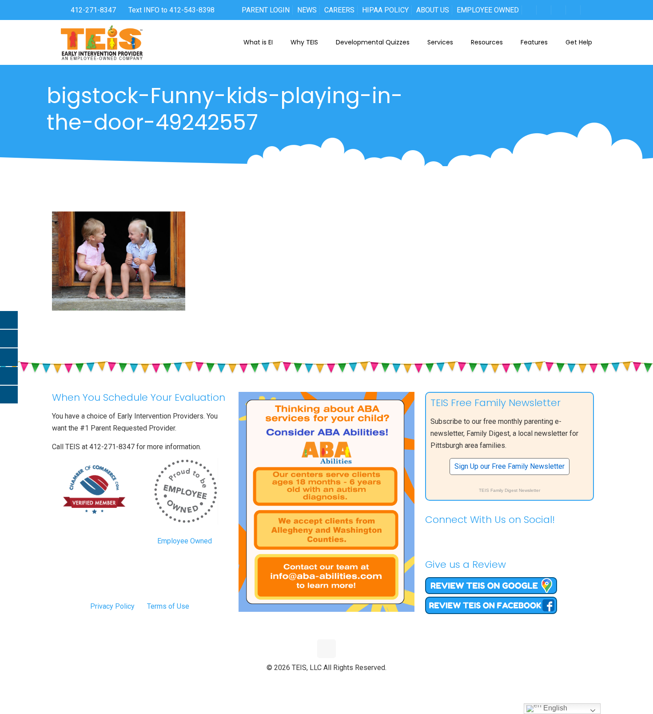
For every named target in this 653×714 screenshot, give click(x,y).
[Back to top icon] (326, 648)
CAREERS (339, 10)
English (554, 708)
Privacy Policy (112, 606)
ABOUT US (432, 10)
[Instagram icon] (345, 682)
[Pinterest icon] (336, 682)
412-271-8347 (92, 10)
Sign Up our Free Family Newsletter (509, 466)
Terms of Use (168, 606)
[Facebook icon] (308, 682)
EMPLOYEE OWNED (488, 10)
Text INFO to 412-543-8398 (171, 10)
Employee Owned (184, 541)
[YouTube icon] (326, 682)
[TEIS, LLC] (102, 42)
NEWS (307, 10)
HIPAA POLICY (385, 10)
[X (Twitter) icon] (317, 682)
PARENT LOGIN (266, 10)
